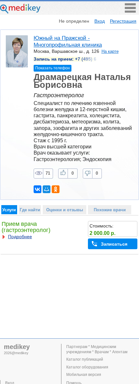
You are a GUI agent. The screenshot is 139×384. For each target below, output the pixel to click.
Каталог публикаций (84, 359)
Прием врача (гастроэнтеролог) (26, 227)
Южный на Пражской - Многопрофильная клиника (68, 41)
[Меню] (130, 11)
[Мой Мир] (46, 189)
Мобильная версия (83, 374)
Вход (99, 21)
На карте (110, 51)
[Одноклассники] (55, 189)
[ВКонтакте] (37, 189)
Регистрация (123, 21)
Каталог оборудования (87, 367)
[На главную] (20, 12)
